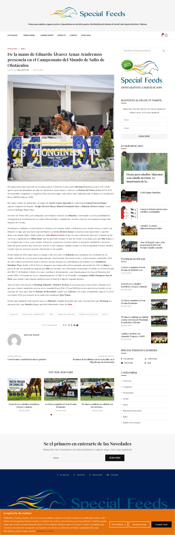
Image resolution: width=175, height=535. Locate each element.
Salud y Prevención (131, 422)
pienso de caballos (66, 314)
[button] (11, 396)
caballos (13, 314)
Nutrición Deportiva (132, 410)
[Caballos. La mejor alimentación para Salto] (129, 229)
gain (51, 314)
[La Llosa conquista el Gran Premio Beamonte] (61, 389)
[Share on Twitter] (71, 325)
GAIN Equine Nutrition (150, 192)
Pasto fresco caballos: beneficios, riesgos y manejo (24, 405)
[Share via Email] (77, 325)
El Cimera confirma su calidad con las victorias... (97, 405)
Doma (125, 399)
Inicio (125, 404)
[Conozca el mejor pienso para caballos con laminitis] (129, 213)
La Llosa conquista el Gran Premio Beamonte (61, 405)
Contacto (61, 35)
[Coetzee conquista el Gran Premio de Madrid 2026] (159, 271)
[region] (87, 522)
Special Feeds (23, 70)
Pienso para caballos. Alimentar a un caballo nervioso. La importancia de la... (144, 178)
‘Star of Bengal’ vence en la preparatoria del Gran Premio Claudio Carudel (152, 245)
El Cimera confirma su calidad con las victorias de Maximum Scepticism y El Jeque (134, 320)
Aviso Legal (86, 35)
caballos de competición (33, 314)
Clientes (73, 35)
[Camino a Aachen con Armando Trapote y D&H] (159, 337)
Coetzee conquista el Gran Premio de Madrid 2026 (133, 268)
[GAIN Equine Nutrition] (129, 196)
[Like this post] (66, 325)
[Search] (166, 35)
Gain (69, 304)
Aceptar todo (161, 524)
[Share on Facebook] (68, 325)
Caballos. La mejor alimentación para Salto (151, 227)
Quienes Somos (47, 35)
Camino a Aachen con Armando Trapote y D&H (133, 335)
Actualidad (12, 35)
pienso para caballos (88, 314)
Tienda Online (29, 35)
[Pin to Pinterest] (74, 325)
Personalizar (117, 524)
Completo (127, 387)
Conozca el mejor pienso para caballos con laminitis (153, 210)
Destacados (128, 393)
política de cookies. (45, 531)
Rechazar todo (139, 524)
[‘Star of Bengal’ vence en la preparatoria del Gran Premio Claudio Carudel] (129, 246)
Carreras (127, 381)
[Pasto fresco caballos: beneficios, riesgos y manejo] (24, 389)
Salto (104, 314)
